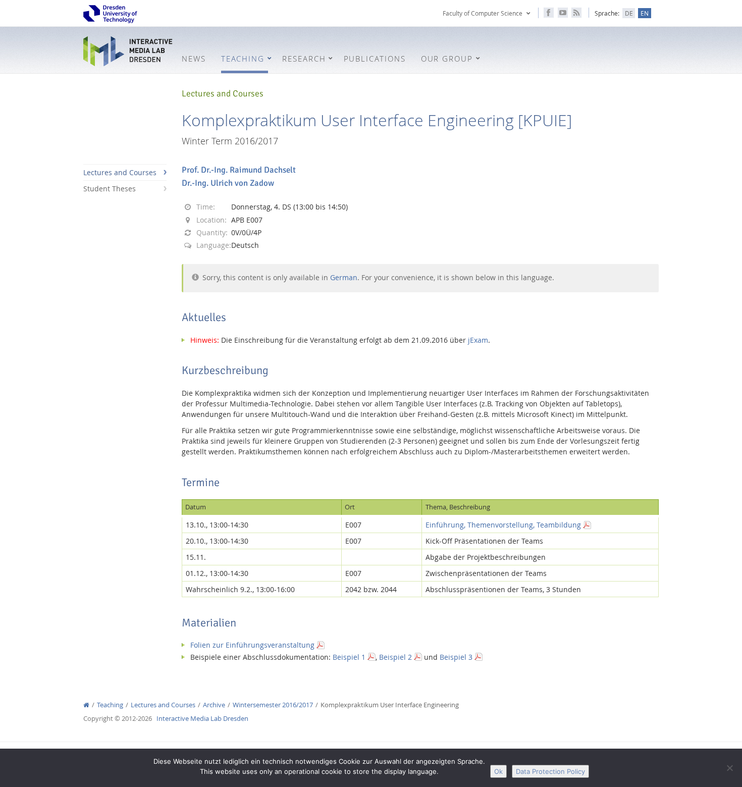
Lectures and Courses (119, 172)
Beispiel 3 (456, 657)
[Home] (86, 705)
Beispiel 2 (395, 657)
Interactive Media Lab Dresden (128, 51)
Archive (214, 705)
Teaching (110, 705)
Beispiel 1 (349, 657)
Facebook (549, 13)
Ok (498, 771)
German (343, 277)
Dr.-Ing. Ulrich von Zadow (228, 183)
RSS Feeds (576, 13)
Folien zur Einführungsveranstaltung (252, 645)
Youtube (563, 13)
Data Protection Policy (550, 771)
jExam (478, 340)
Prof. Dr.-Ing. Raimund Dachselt (239, 170)
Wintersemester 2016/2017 (273, 705)
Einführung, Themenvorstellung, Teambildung (503, 525)
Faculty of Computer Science (482, 13)
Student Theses (109, 188)
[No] (729, 768)
